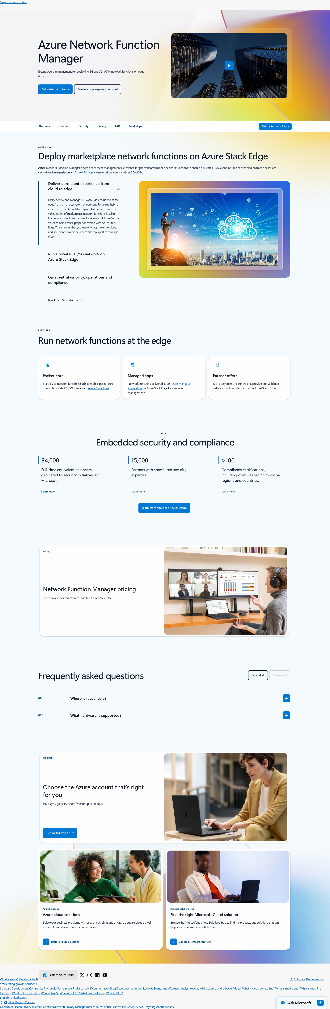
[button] (229, 65)
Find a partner (81, 988)
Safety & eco (135, 1007)
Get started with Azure (32, 979)
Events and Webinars (167, 988)
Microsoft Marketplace (58, 988)
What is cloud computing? (258, 988)
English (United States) (14, 997)
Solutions (300, 979)
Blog (113, 988)
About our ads (165, 1007)
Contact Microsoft (54, 1007)
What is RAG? (114, 993)
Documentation (99, 988)
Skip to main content (13, 2)
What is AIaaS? (50, 993)
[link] (44, 127)
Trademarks (119, 1007)
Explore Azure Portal (61, 975)
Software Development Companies (21, 988)
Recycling (149, 1007)
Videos (237, 988)
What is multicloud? (287, 988)
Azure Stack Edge (98, 388)
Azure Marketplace (86, 172)
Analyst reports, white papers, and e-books (206, 988)
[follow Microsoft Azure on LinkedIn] (97, 974)
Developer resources (129, 988)
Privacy (70, 1007)
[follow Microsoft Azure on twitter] (82, 974)
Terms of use (103, 1007)
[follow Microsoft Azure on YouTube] (105, 974)
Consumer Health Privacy (15, 1007)
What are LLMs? (70, 993)
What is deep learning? (26, 993)
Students (147, 988)
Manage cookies (85, 1007)
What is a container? (92, 993)
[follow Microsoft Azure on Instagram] (89, 974)
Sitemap (37, 1007)
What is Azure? (9, 979)
